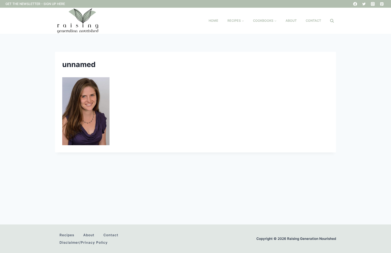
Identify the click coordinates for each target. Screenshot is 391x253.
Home (213, 20)
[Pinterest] (382, 4)
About (291, 20)
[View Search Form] (332, 21)
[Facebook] (355, 4)
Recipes (67, 235)
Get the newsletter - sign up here (35, 4)
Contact (313, 20)
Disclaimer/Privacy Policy (84, 242)
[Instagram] (373, 4)
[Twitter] (364, 4)
